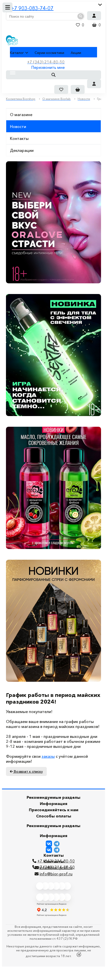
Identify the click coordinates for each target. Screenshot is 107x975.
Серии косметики (49, 52)
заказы (48, 756)
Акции (76, 52)
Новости (18, 126)
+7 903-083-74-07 (32, 8)
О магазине (21, 114)
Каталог (17, 52)
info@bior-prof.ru (56, 873)
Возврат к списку (28, 771)
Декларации (22, 150)
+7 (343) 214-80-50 (56, 867)
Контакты (19, 138)
